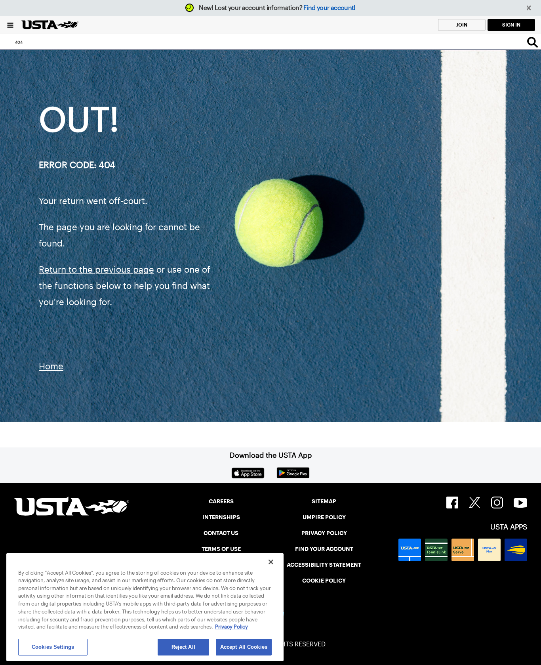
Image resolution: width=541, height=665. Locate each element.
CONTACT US (221, 533)
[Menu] (10, 24)
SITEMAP (324, 501)
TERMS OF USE (221, 549)
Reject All (183, 647)
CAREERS (221, 501)
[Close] (271, 562)
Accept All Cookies (243, 647)
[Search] (532, 42)
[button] (529, 8)
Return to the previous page (96, 269)
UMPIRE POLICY (324, 517)
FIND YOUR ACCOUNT (324, 549)
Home (51, 366)
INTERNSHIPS (221, 517)
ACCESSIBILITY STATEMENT (324, 565)
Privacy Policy (231, 627)
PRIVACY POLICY (324, 533)
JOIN (461, 25)
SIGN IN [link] (511, 25)
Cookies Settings (53, 647)
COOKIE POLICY (324, 581)
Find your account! (329, 7)
